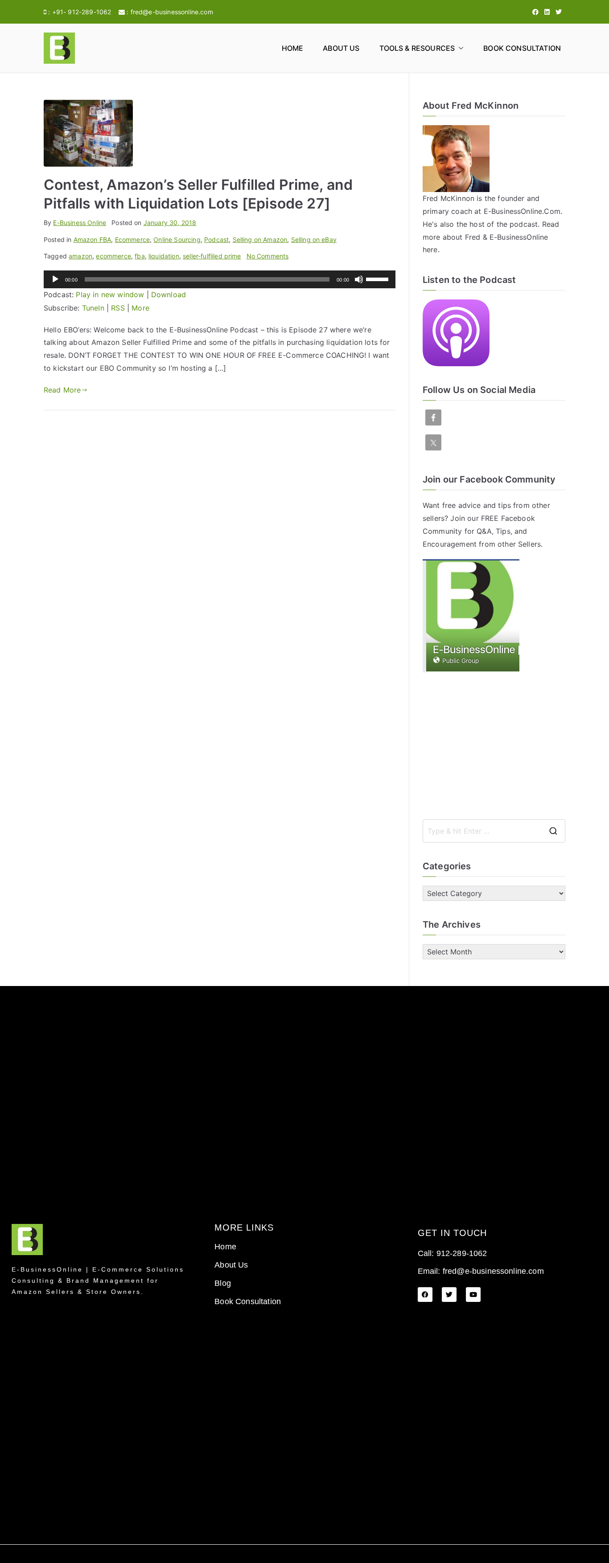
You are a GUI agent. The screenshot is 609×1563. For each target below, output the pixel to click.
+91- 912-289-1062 (81, 12)
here (430, 249)
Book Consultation (522, 48)
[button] (459, 48)
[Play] (55, 279)
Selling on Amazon (260, 239)
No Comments (268, 256)
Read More (62, 389)
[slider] (378, 278)
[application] (219, 279)
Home (293, 48)
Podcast (216, 239)
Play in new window (110, 294)
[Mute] (358, 279)
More (140, 307)
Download (168, 294)
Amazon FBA (92, 239)
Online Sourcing (176, 239)
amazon (80, 256)
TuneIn (93, 307)
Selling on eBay (314, 239)
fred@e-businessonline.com (172, 12)
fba (139, 256)
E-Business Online (79, 222)
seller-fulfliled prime (212, 256)
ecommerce (113, 256)
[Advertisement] (494, 746)
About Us (341, 48)
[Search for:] (494, 831)
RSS (117, 307)
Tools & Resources (417, 48)
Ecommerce (132, 239)
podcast (524, 224)
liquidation (163, 256)
